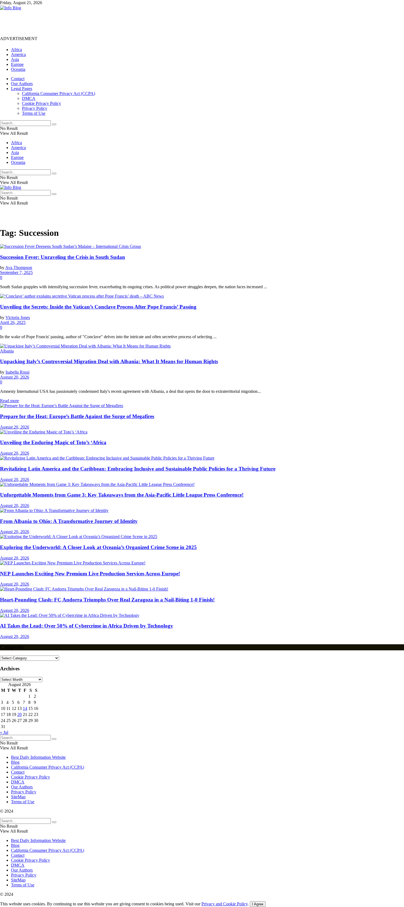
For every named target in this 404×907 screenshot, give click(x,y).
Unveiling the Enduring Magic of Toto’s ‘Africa (53, 442)
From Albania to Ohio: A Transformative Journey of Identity (69, 521)
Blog (15, 762)
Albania (7, 351)
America (18, 54)
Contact (17, 78)
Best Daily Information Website (38, 757)
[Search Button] (54, 124)
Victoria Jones (17, 317)
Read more (9, 400)
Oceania (18, 69)
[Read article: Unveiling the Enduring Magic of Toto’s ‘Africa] (202, 432)
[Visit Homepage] (10, 7)
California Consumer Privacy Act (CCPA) (58, 93)
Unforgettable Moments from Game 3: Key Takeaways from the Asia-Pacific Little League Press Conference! (121, 495)
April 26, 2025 (13, 322)
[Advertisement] (100, 22)
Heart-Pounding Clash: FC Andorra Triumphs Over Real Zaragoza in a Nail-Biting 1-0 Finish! (107, 600)
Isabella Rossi (17, 372)
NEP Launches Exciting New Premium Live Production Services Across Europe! (90, 573)
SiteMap (18, 796)
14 (25, 708)
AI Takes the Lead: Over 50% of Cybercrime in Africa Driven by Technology (86, 626)
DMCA (28, 98)
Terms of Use (33, 113)
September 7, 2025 (16, 272)
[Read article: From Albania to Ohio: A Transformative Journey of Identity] (202, 510)
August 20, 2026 (14, 377)
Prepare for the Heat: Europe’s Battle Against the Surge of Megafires (77, 416)
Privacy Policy (34, 108)
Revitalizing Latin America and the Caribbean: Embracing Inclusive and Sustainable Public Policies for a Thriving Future (137, 469)
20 (19, 714)
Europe (17, 64)
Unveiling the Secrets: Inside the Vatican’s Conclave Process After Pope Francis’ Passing (98, 307)
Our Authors (22, 83)
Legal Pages (21, 88)
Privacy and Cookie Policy (224, 904)
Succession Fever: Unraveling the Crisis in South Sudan (62, 257)
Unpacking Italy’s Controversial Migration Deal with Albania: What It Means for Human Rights (109, 361)
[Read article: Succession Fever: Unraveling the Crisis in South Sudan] (202, 246)
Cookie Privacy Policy (41, 103)
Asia (15, 59)
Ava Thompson (18, 267)
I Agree (257, 904)
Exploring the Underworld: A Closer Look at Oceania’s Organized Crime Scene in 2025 (98, 547)
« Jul (4, 732)
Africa (16, 49)
